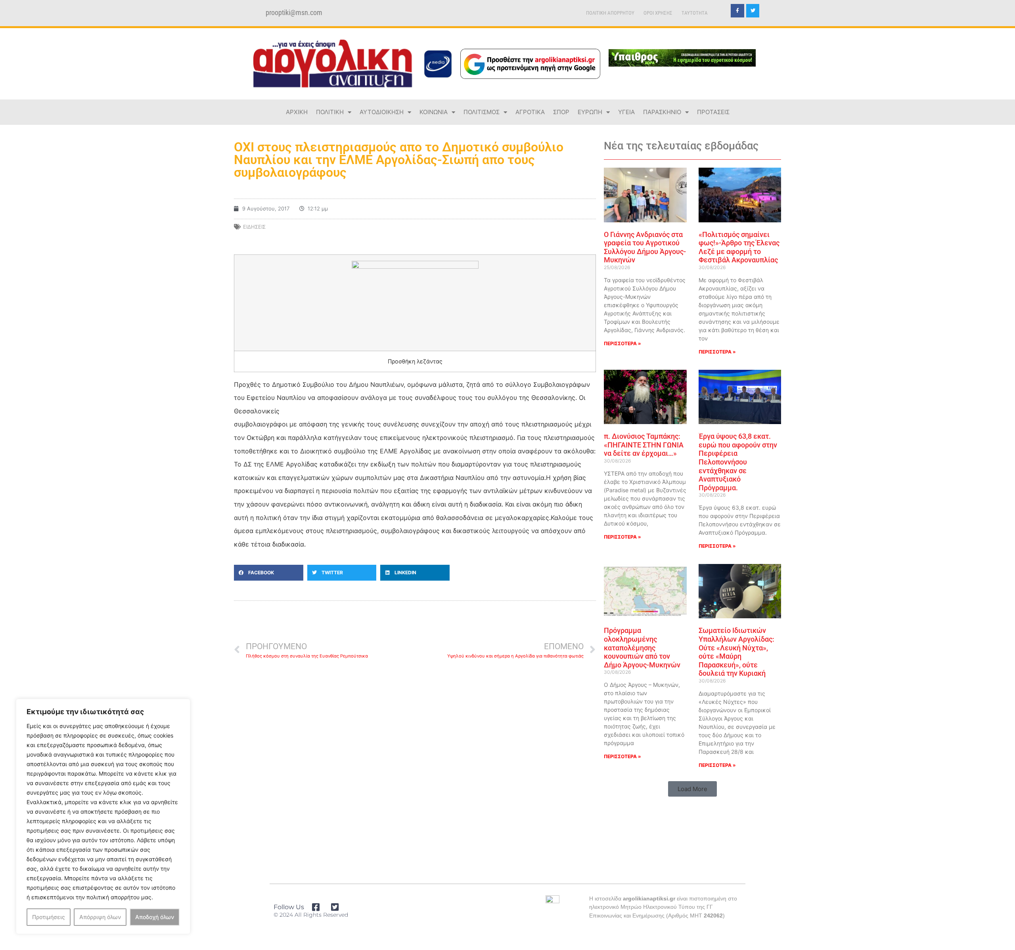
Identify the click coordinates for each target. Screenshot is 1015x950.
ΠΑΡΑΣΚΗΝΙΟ (662, 112)
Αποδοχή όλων (154, 917)
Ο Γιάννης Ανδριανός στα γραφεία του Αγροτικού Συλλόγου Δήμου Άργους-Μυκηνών (645, 247)
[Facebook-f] (737, 10)
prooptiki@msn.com (294, 13)
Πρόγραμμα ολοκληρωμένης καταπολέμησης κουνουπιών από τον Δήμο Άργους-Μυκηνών (642, 647)
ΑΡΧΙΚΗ (297, 112)
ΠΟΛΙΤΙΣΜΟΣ (481, 112)
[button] (268, 573)
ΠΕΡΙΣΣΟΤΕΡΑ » (622, 343)
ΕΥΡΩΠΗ (590, 112)
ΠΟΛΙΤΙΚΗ (330, 112)
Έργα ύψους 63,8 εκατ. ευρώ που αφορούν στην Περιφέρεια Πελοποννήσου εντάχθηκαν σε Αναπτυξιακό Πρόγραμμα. (738, 462)
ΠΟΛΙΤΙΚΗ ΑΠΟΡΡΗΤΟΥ (610, 13)
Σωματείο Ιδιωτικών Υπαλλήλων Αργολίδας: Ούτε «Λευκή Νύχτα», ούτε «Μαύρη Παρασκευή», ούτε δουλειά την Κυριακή (736, 651)
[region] (103, 816)
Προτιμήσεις (48, 917)
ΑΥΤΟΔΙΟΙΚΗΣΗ (382, 112)
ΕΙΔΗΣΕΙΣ (254, 227)
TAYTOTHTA (695, 13)
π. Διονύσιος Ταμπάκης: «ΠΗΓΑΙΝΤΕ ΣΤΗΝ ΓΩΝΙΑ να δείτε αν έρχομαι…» (644, 444)
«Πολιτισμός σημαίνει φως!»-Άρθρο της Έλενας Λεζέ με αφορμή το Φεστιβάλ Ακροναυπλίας (739, 247)
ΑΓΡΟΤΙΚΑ (530, 112)
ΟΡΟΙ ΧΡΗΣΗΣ (657, 13)
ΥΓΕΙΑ (626, 112)
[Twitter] (753, 10)
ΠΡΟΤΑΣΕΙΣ (713, 112)
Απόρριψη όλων (100, 917)
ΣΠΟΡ (561, 112)
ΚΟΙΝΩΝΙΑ (433, 112)
